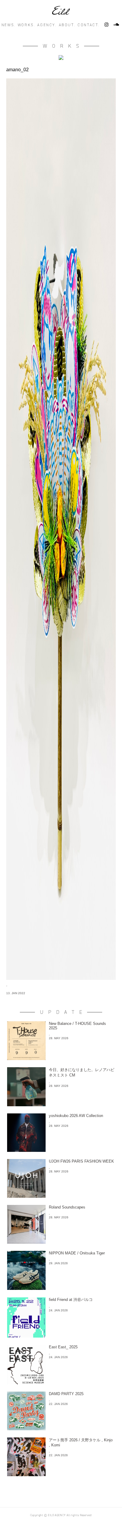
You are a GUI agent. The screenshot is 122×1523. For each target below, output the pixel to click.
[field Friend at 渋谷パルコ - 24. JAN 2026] (61, 1335)
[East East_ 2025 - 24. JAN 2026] (61, 1382)
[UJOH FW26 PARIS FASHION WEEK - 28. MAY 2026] (61, 1196)
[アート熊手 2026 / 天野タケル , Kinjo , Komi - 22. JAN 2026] (61, 1474)
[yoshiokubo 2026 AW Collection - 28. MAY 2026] (61, 1150)
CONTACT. (88, 24)
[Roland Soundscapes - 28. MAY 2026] (61, 1242)
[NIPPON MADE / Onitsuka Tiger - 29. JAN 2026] (61, 1288)
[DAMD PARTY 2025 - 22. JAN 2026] (61, 1428)
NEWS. (8, 24)
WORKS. (26, 24)
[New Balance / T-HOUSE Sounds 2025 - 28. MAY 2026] (61, 1058)
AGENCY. (46, 24)
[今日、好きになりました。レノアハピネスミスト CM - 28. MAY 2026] (61, 1104)
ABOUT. (67, 24)
